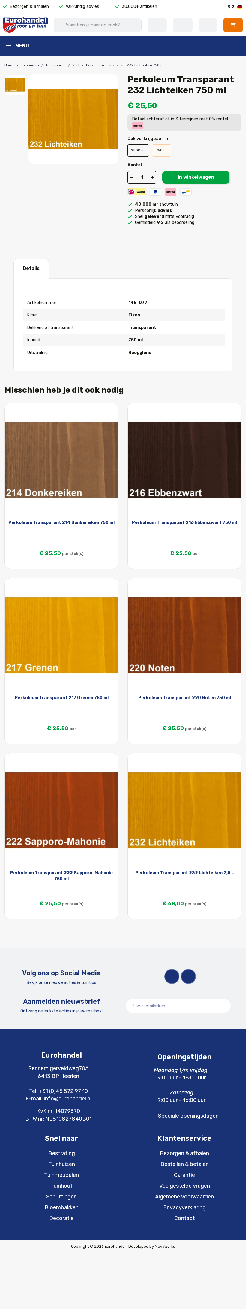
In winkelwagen (196, 177)
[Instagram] (188, 976)
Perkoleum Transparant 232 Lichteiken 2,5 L (184, 872)
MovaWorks (165, 1246)
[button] (233, 25)
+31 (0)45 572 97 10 (63, 1091)
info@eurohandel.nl (68, 1098)
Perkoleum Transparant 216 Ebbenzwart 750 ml (184, 522)
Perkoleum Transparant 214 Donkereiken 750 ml (61, 522)
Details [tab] (31, 268)
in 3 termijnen (184, 119)
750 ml (162, 150)
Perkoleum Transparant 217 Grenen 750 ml (62, 697)
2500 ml (138, 150)
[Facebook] (171, 976)
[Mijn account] (208, 25)
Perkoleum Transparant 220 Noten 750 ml (184, 697)
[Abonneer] (223, 1006)
